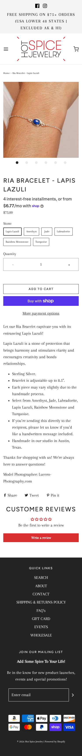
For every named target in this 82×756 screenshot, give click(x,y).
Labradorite (63, 231)
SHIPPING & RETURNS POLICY (41, 602)
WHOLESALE (41, 635)
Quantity (9, 254)
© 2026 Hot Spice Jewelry (30, 741)
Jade (46, 231)
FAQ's (41, 610)
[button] (41, 120)
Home (6, 73)
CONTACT (41, 594)
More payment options (41, 313)
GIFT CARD (41, 619)
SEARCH (41, 577)
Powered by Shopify (55, 741)
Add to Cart (41, 289)
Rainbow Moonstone (17, 241)
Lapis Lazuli (12, 231)
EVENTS (41, 627)
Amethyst (31, 231)
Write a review (41, 538)
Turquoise (41, 241)
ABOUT (41, 586)
